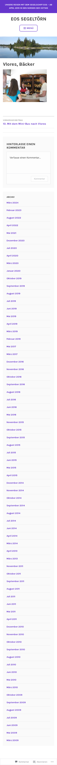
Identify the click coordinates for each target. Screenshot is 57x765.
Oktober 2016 (14, 376)
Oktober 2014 (14, 498)
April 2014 (12, 535)
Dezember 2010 (15, 626)
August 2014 (13, 513)
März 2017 (12, 354)
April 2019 (12, 323)
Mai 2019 (11, 316)
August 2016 (13, 392)
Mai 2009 (12, 732)
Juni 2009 (12, 725)
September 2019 (16, 286)
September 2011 (15, 581)
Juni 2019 (12, 308)
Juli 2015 (11, 452)
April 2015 (12, 475)
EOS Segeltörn (28, 19)
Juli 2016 (11, 399)
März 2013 (12, 558)
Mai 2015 (11, 467)
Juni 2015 (12, 460)
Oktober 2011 (14, 573)
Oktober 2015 (14, 429)
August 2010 (13, 657)
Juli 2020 (12, 248)
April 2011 (12, 619)
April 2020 (12, 255)
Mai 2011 (11, 611)
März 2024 (12, 202)
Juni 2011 (11, 604)
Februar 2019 (14, 339)
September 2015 (16, 437)
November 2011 (15, 566)
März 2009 (13, 740)
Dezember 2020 (16, 240)
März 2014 (12, 543)
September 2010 (16, 649)
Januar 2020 (13, 270)
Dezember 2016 (15, 361)
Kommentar (39, 178)
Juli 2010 (11, 664)
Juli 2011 (11, 596)
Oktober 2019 (14, 278)
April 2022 (12, 225)
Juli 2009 (12, 717)
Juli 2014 (11, 520)
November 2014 (15, 490)
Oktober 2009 (14, 694)
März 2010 (12, 687)
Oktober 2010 (14, 641)
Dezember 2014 (15, 482)
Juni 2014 (12, 528)
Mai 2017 (11, 346)
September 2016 (16, 384)
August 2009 (14, 710)
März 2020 (13, 263)
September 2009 (16, 702)
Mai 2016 (11, 414)
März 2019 (12, 331)
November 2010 (15, 634)
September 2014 (16, 505)
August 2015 (13, 445)
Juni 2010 (12, 672)
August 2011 (13, 588)
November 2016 (15, 369)
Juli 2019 (11, 301)
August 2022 (14, 217)
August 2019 (13, 293)
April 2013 (12, 551)
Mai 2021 (11, 233)
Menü (30, 28)
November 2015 (15, 422)
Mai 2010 (11, 679)
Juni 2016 (12, 407)
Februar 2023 (14, 210)
